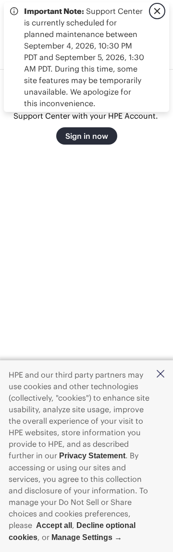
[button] (160, 374)
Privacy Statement (92, 456)
